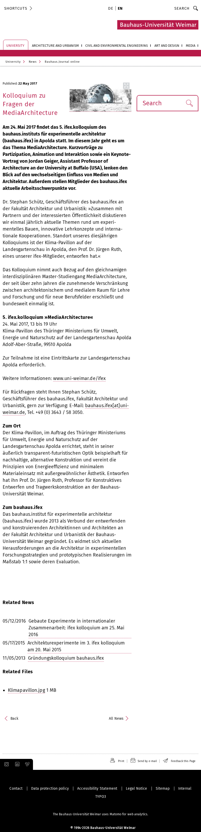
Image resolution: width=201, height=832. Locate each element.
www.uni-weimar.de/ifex (79, 378)
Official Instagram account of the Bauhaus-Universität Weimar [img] (5, 764)
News (33, 61)
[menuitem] (111, 9)
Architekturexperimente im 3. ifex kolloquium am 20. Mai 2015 (76, 646)
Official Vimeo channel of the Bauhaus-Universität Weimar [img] (27, 764)
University (13, 61)
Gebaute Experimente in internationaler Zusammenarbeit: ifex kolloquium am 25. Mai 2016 (76, 627)
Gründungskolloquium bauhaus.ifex (66, 658)
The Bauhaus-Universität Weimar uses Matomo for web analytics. (100, 814)
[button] (189, 103)
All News (116, 718)
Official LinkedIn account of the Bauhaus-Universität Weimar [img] (16, 764)
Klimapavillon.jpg (26, 690)
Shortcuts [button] (15, 8)
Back (14, 718)
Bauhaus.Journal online (62, 61)
